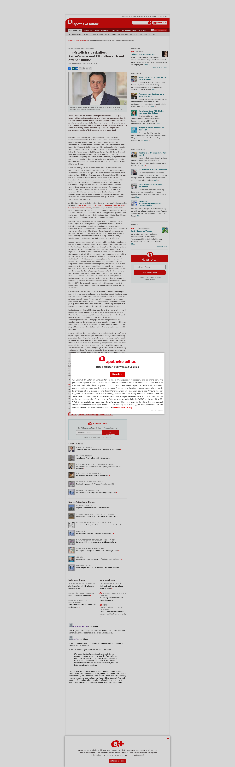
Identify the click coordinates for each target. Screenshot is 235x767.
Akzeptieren (117, 374)
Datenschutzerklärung (122, 407)
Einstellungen (157, 411)
